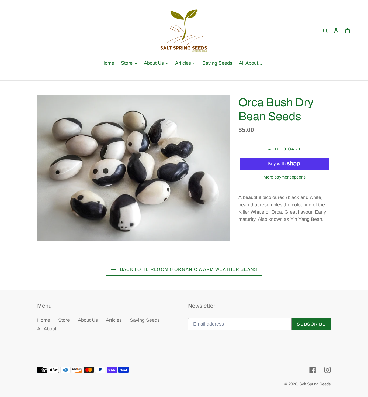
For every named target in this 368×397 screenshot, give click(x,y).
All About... (48, 328)
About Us (88, 320)
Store (64, 320)
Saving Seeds (145, 320)
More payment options (284, 177)
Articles (114, 320)
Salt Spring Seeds (315, 384)
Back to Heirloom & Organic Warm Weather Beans (188, 269)
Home (43, 320)
